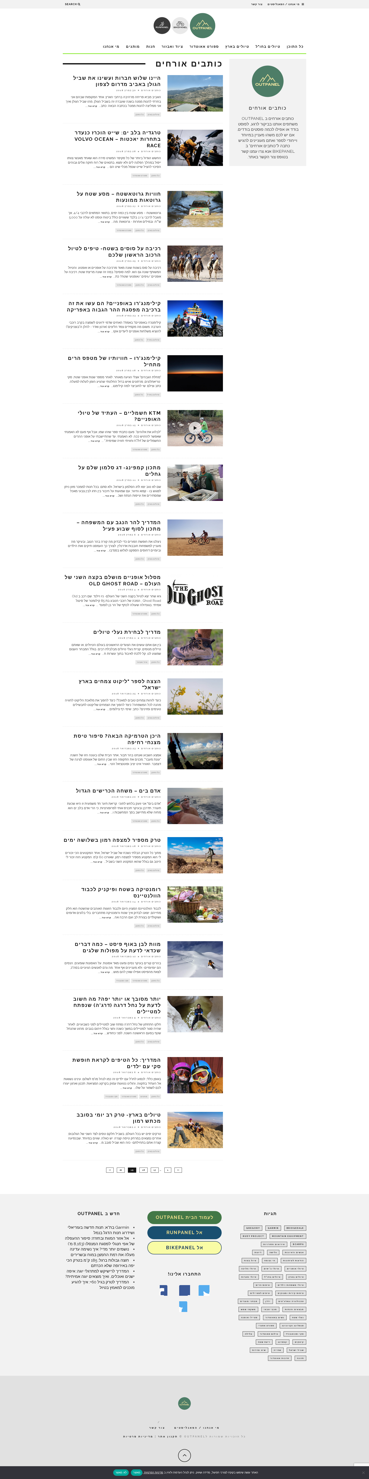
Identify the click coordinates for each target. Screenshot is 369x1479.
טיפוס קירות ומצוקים (291, 1293)
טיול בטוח (250, 1260)
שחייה (277, 1350)
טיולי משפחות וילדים (291, 1285)
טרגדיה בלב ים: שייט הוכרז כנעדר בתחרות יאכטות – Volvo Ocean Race (118, 139)
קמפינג (282, 1342)
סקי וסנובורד (122, 981)
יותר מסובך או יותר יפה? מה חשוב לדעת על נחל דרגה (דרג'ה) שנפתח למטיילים (117, 1005)
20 (121, 1170)
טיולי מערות (248, 1277)
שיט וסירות (259, 1350)
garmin (273, 1228)
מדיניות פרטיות (138, 1436)
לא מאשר (121, 1472)
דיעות (258, 1252)
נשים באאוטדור (274, 1317)
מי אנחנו (111, 47)
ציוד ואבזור (172, 47)
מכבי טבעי (270, 1309)
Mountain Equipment (288, 1236)
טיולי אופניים (295, 1269)
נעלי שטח (298, 1317)
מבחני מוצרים (249, 1301)
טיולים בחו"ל (268, 47)
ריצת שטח (264, 1342)
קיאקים (299, 1342)
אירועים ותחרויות (274, 1244)
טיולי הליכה (248, 1269)
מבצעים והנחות (294, 1309)
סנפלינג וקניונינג (293, 1326)
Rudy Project (253, 1236)
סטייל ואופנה (249, 1317)
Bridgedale (295, 1228)
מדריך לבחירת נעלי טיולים (127, 632)
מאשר (136, 1472)
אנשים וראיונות (294, 1252)
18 (143, 1170)
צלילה (248, 1334)
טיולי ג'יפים (271, 1269)
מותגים (133, 47)
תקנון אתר (168, 1436)
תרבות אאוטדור (279, 1358)
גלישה (273, 1252)
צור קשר (256, 4)
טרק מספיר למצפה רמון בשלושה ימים (112, 840)
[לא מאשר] (364, 1472)
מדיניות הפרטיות (153, 1472)
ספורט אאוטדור (204, 47)
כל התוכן (295, 47)
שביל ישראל (296, 1350)
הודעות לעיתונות (293, 1260)
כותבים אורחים (151, 90)
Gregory (253, 1228)
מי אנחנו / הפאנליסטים (284, 4)
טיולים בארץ (237, 47)
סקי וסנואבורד (295, 1334)
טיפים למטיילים (260, 1293)
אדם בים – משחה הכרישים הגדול (118, 791)
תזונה (300, 1358)
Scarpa (298, 1244)
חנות (150, 47)
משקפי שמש (248, 1309)
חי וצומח (269, 1260)
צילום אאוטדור (269, 1334)
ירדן (268, 1301)
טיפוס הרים (263, 1285)
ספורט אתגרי (266, 1326)
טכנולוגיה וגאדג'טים (291, 1301)
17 (155, 1170)
